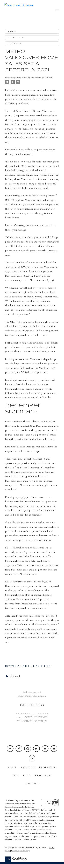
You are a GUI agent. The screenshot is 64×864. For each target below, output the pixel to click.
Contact (32, 783)
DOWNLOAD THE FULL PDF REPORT (28, 666)
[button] (10, 748)
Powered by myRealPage (20, 850)
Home (11, 767)
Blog (27, 775)
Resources (43, 775)
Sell (15, 775)
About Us (27, 767)
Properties (48, 767)
